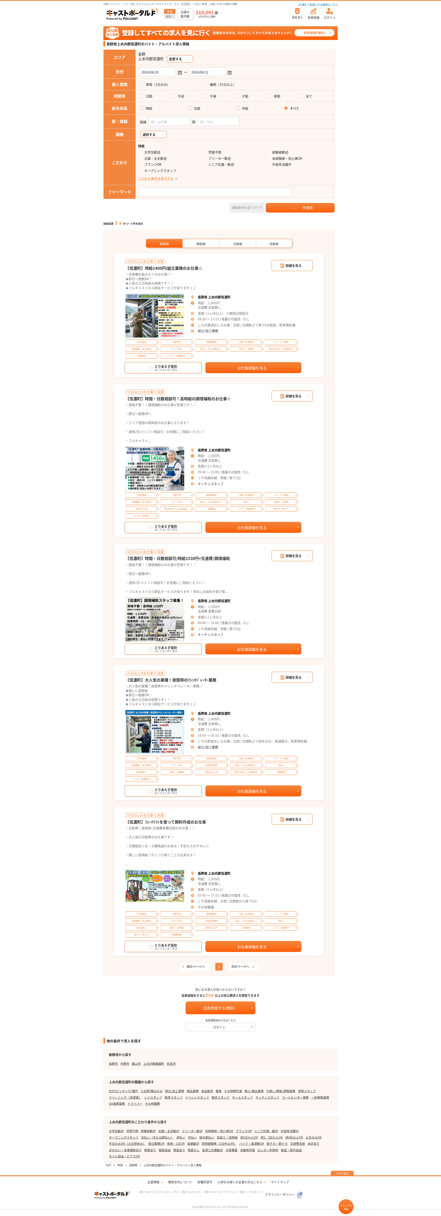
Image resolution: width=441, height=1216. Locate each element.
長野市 (113, 1063)
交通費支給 (297, 1143)
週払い (180, 1137)
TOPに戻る (342, 1173)
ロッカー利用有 (267, 1150)
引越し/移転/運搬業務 (280, 1091)
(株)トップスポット (251, 1192)
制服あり (150, 1150)
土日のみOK (313, 1137)
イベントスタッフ (197, 1097)
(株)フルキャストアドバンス (220, 1192)
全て (309, 96)
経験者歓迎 (280, 152)
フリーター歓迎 (219, 158)
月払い (192, 1137)
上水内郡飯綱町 (153, 1063)
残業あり (179, 1150)
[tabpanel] (154, 316)
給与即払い (206, 1137)
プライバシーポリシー (280, 1194)
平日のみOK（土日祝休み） (127, 1143)
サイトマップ (280, 1182)
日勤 (149, 96)
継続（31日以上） (223, 84)
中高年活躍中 (281, 164)
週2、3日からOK (271, 1137)
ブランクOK (152, 164)
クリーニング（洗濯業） (125, 1097)
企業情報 (153, 1182)
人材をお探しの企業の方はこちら (240, 1182)
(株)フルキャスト (191, 1192)
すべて (294, 108)
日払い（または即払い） (157, 1137)
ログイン (219, 1027)
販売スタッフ (174, 1097)
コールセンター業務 (295, 1097)
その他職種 (152, 1103)
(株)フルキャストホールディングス (159, 1192)
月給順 (273, 243)
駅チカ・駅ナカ (277, 1143)
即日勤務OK (156, 1143)
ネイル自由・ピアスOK (124, 1156)
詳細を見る (294, 265)
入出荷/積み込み (152, 1091)
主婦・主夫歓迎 (155, 158)
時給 (149, 108)
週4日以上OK (294, 1137)
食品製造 (207, 1091)
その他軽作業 (233, 1091)
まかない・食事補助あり (125, 1150)
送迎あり (313, 1143)
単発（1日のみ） (158, 84)
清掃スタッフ (307, 1091)
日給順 (237, 243)
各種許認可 (204, 1182)
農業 (219, 1091)
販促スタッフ (220, 1097)
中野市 (124, 1063)
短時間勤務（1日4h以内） (219, 1143)
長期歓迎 (193, 1143)
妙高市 (171, 1063)
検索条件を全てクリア (247, 207)
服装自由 (165, 1150)
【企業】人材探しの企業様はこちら (317, 4)
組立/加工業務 (208, 330)
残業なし (194, 1150)
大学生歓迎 (152, 152)
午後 (213, 96)
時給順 (200, 243)
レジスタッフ (153, 1097)
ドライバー (134, 1103)
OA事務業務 (117, 1103)
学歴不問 (214, 152)
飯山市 (136, 1063)
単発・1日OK (176, 1143)
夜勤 (277, 96)
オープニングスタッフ (160, 170)
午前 (181, 96)
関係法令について (180, 1182)
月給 (245, 108)
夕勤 (245, 96)
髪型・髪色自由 (291, 1150)
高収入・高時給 (227, 1137)
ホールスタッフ (242, 1097)
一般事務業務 (320, 1097)
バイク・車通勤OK (251, 1143)
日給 (197, 108)
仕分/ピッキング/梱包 (123, 1091)
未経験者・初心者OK (287, 158)
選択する (149, 134)
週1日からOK (249, 1137)
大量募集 (231, 1150)
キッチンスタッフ (210, 483)
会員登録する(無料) (219, 1008)
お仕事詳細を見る (252, 368)
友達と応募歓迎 (212, 1150)
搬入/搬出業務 (254, 1091)
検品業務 (193, 1091)
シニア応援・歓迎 (221, 164)
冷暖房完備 (247, 1150)
